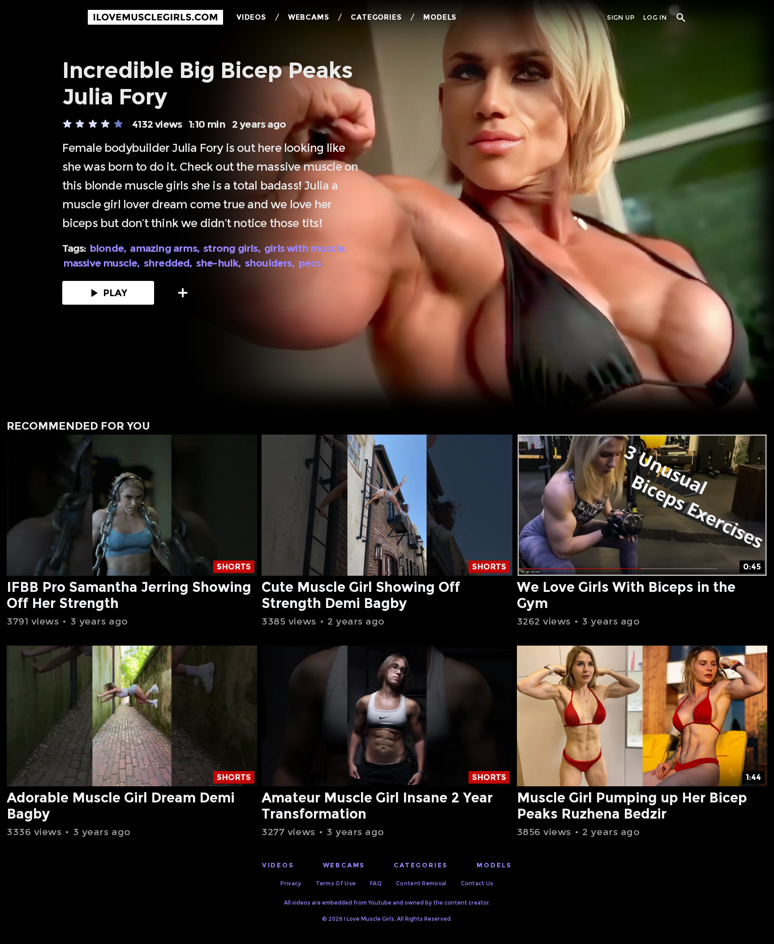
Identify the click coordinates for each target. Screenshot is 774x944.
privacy (290, 883)
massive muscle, (102, 263)
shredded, (169, 263)
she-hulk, (219, 263)
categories (421, 865)
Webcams (308, 17)
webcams (344, 865)
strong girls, (232, 248)
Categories (376, 17)
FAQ (376, 883)
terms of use (336, 883)
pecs (309, 263)
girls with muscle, (306, 248)
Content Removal (421, 883)
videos (278, 865)
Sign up (620, 17)
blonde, (109, 248)
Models (439, 17)
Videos (251, 17)
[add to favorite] (182, 293)
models (494, 865)
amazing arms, (166, 248)
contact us (477, 883)
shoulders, (271, 263)
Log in (654, 17)
